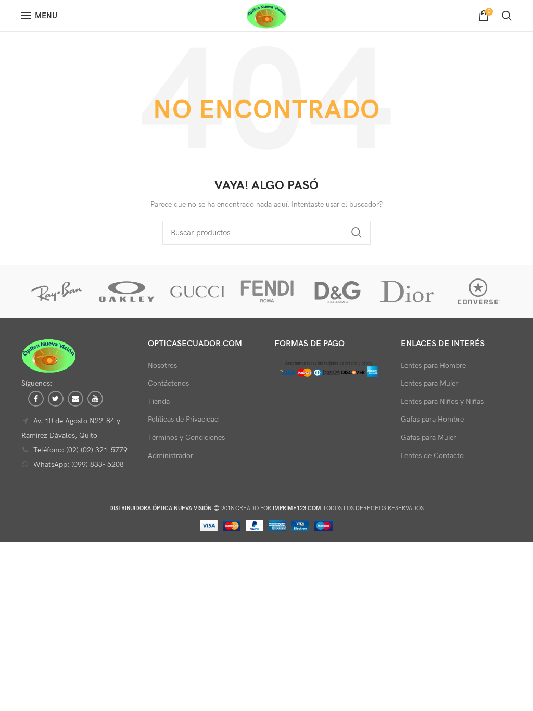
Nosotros (162, 365)
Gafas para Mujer (428, 437)
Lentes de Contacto (432, 455)
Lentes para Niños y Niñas (442, 401)
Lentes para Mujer (429, 383)
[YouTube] (95, 399)
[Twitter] (56, 399)
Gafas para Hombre (432, 419)
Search (357, 233)
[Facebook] (36, 399)
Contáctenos (168, 383)
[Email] (75, 399)
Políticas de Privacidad (183, 419)
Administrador (170, 455)
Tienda (159, 401)
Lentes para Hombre (433, 365)
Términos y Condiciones (186, 437)
